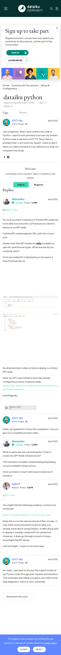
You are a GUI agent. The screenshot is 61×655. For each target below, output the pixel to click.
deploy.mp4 (15, 407)
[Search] (51, 8)
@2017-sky (12, 209)
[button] (57, 27)
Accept (23, 649)
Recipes (23, 112)
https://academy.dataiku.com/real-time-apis (27, 514)
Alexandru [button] (18, 199)
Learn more (15, 60)
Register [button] (39, 184)
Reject (39, 649)
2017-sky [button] (17, 120)
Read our (45, 642)
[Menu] (5, 8)
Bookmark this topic (17, 596)
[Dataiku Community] (30, 8)
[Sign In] (56, 8)
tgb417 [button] (16, 484)
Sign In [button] (21, 184)
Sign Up (15, 53)
